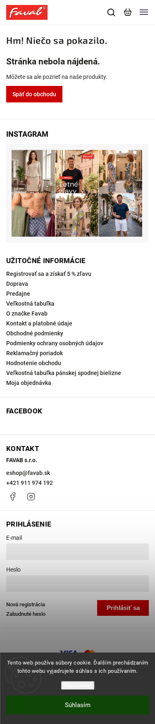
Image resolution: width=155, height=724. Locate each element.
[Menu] (143, 12)
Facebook (12, 496)
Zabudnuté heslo (25, 614)
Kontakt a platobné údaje (39, 323)
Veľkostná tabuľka (30, 303)
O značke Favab (27, 313)
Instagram (31, 496)
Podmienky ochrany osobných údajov (54, 343)
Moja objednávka (28, 383)
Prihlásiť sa (123, 607)
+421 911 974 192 (29, 483)
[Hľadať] (111, 12)
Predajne (18, 293)
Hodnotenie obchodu (33, 363)
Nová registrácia (25, 604)
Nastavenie (77, 685)
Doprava (17, 283)
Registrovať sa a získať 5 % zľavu (48, 274)
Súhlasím (78, 705)
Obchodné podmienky (34, 333)
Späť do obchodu (34, 94)
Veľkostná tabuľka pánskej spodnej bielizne (63, 373)
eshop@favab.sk (28, 473)
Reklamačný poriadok (34, 353)
